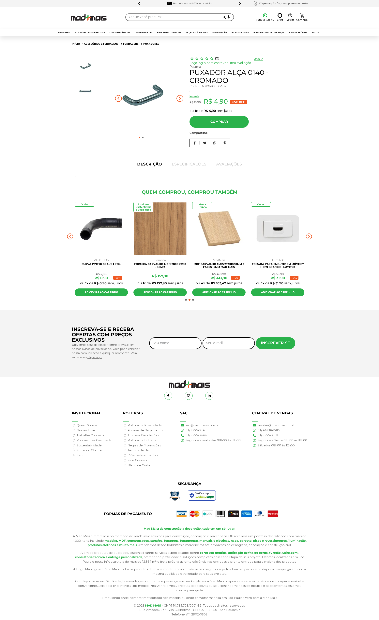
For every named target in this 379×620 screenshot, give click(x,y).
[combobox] (179, 17)
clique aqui (94, 357)
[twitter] (205, 143)
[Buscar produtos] (223, 17)
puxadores (151, 43)
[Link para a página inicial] (76, 44)
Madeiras (64, 32)
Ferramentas (144, 32)
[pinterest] (225, 143)
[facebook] (195, 143)
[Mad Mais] (189, 382)
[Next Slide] (239, 3)
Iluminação (219, 32)
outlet (316, 32)
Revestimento (240, 32)
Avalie (258, 59)
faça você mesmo (197, 32)
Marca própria (298, 32)
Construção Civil (120, 32)
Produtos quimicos (169, 32)
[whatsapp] (215, 143)
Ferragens (131, 43)
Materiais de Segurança (268, 32)
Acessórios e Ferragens (90, 32)
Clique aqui (266, 3)
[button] (228, 17)
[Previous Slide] (139, 3)
